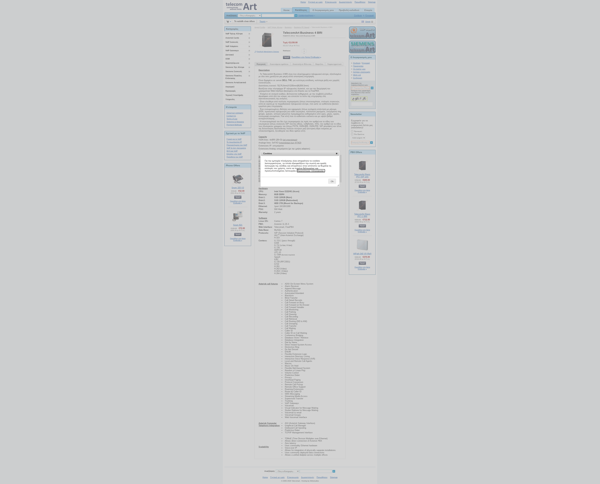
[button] (336, 153)
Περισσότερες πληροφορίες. (311, 171)
